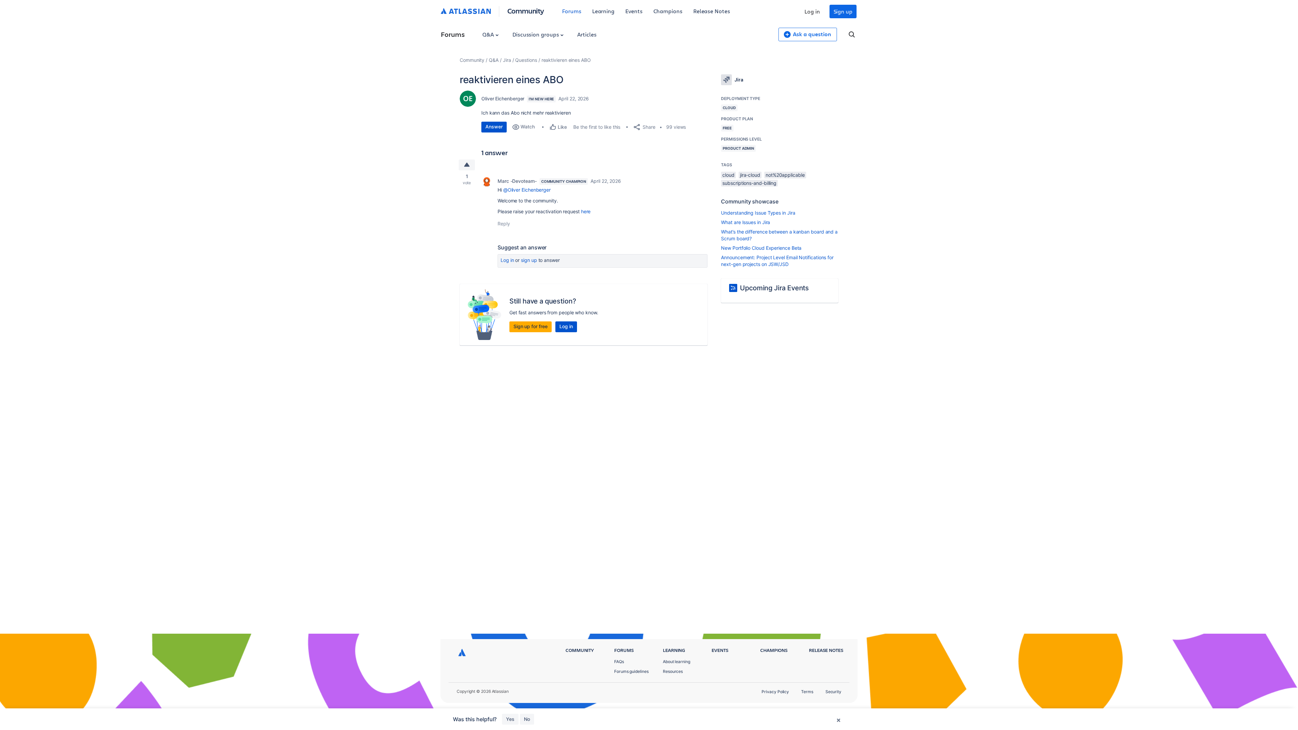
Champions (667, 11)
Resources (673, 671)
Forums (571, 11)
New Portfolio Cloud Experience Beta (761, 248)
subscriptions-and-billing (749, 183)
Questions (526, 60)
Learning (603, 11)
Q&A (488, 34)
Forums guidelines (631, 671)
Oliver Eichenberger (502, 98)
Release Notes (711, 11)
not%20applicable (785, 175)
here (586, 211)
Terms (807, 691)
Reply (504, 223)
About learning (676, 661)
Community (525, 11)
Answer (494, 126)
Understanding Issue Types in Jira (758, 213)
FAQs (619, 661)
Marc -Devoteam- (517, 181)
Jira (507, 60)
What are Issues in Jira (745, 222)
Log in (812, 11)
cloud (728, 175)
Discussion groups (536, 34)
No (527, 719)
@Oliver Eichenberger (527, 190)
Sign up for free (530, 326)
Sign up (843, 11)
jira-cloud (750, 175)
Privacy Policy (775, 691)
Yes (510, 719)
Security (833, 691)
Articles (586, 34)
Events (634, 11)
